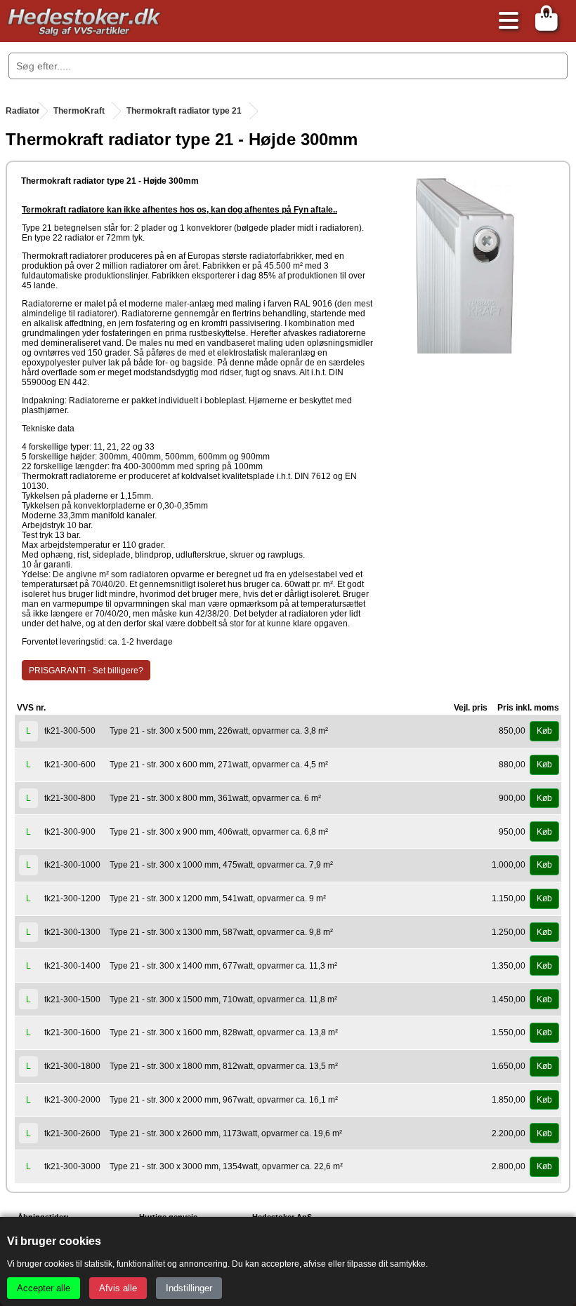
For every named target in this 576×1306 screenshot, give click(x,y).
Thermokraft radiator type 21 (184, 111)
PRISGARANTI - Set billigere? (86, 670)
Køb (544, 731)
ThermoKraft (79, 111)
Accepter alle (43, 1288)
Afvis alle (118, 1288)
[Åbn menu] (505, 21)
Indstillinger (189, 1288)
